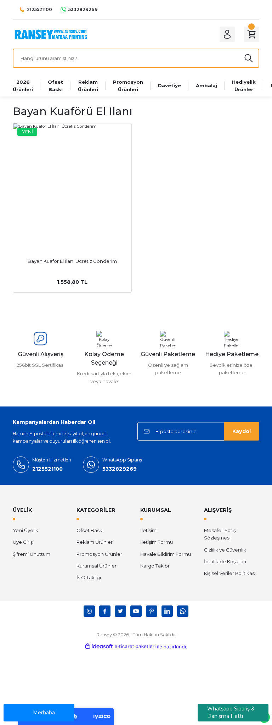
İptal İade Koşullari (225, 561)
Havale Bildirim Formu (165, 554)
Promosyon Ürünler (99, 554)
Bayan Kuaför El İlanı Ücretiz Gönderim (72, 261)
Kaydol (241, 431)
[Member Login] (227, 34)
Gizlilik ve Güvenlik (225, 550)
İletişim (148, 530)
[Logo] (51, 34)
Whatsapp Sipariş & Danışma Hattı (231, 712)
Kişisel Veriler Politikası (230, 573)
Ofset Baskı (89, 530)
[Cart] (251, 34)
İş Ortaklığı (88, 577)
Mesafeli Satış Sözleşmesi (220, 534)
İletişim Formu (156, 542)
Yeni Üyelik (25, 530)
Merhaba (44, 712)
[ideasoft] (99, 646)
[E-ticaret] (135, 647)
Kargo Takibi (154, 566)
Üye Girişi (23, 542)
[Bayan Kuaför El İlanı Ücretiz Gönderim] (72, 182)
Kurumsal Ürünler (96, 566)
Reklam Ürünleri (95, 542)
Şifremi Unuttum (31, 554)
